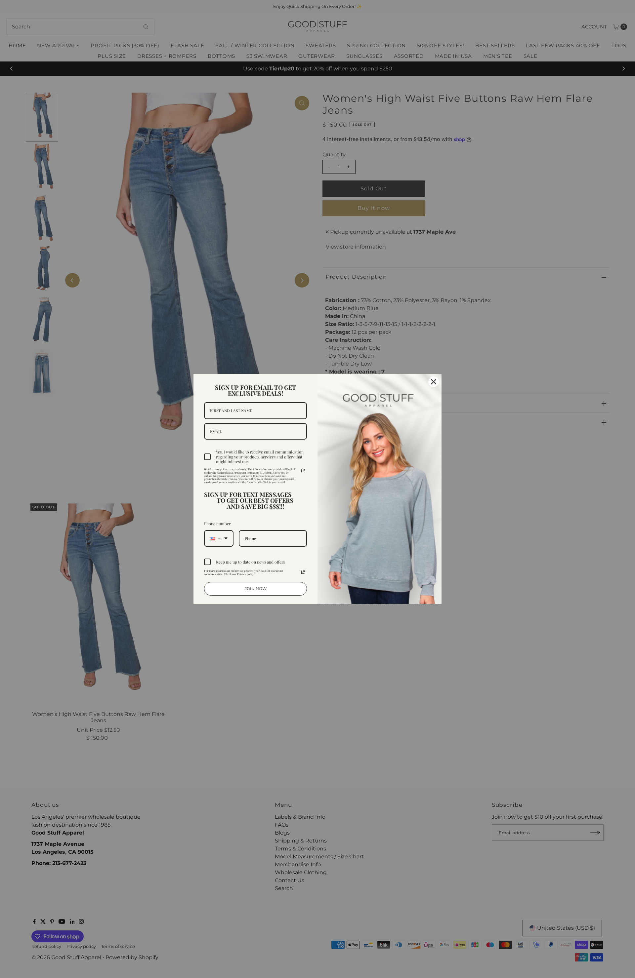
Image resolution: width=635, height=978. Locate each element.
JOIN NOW (256, 588)
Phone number (217, 523)
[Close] (434, 382)
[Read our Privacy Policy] (303, 471)
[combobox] (218, 538)
